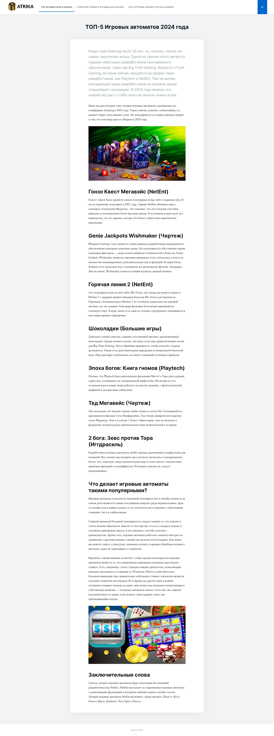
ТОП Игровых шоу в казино (56, 7)
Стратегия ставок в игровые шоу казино (100, 7)
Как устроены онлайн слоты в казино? (151, 7)
